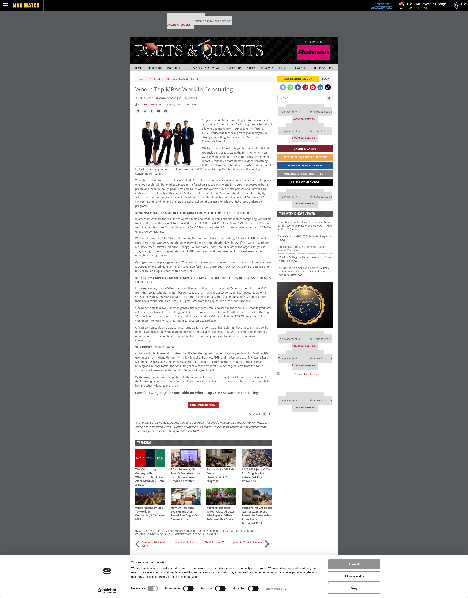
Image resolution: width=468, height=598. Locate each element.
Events (283, 68)
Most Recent (175, 68)
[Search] (329, 98)
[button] (137, 111)
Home (138, 68)
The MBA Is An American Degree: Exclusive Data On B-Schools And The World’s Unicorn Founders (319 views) (304, 271)
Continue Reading (203, 405)
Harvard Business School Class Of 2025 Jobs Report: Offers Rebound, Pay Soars (220, 513)
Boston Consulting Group (190, 531)
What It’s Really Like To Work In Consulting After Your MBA (150, 513)
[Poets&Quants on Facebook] (298, 87)
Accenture (154, 531)
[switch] (188, 588)
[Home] (199, 49)
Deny (354, 588)
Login (325, 78)
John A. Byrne (149, 104)
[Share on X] (144, 111)
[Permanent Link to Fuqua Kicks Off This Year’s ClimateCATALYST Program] (221, 458)
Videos (251, 68)
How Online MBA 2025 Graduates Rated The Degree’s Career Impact (184, 513)
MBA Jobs (158, 79)
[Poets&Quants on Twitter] (283, 87)
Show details (273, 588)
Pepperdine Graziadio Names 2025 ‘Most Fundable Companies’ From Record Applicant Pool (257, 515)
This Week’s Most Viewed (205, 68)
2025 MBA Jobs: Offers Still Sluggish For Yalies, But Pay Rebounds (257, 475)
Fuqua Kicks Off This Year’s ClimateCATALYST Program (220, 475)
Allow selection (354, 576)
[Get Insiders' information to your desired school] (305, 305)
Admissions (234, 68)
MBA (149, 79)
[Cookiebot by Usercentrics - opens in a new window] (107, 591)
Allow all (354, 564)
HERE (196, 431)
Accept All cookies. (179, 24)
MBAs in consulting (162, 534)
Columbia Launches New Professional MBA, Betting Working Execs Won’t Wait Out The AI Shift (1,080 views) (304, 225)
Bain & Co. (167, 531)
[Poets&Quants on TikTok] (328, 87)
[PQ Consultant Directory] (305, 381)
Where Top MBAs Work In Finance (234, 542)
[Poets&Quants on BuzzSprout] (290, 87)
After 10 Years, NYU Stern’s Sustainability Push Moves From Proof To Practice (185, 475)
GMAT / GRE (300, 68)
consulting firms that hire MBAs (226, 531)
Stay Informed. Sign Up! (298, 78)
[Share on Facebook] (151, 111)
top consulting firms (205, 534)
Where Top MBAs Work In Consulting (183, 79)
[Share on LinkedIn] (158, 111)
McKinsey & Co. (183, 534)
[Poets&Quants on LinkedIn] (320, 87)
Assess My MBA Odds (305, 182)
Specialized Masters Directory (305, 157)
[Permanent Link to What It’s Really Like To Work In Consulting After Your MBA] (150, 496)
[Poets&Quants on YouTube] (313, 87)
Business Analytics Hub (305, 165)
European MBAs (323, 68)
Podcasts (267, 68)
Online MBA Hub (305, 148)
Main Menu (155, 68)
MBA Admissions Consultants (305, 174)
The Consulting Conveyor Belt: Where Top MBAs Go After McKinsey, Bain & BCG (149, 477)
